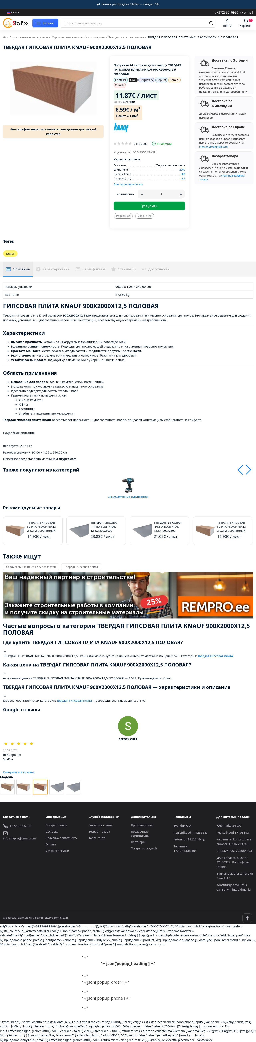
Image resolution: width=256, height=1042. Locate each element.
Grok (133, 80)
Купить (151, 206)
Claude (119, 85)
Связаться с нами (100, 825)
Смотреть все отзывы (18, 772)
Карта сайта (96, 838)
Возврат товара (56, 825)
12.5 (182, 178)
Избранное (123, 216)
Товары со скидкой (144, 848)
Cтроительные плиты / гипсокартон (78, 37)
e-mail (248, 12)
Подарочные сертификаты (140, 833)
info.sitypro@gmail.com (213, 146)
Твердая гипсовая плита (126, 37)
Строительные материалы (28, 37)
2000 (182, 169)
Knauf (10, 254)
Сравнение (144, 216)
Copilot (161, 80)
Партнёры (138, 842)
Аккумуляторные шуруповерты (128, 497)
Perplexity (146, 80)
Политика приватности (62, 838)
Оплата (51, 844)
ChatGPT (120, 80)
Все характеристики (128, 184)
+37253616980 (227, 12)
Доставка (52, 831)
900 (183, 174)
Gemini (174, 80)
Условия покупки (57, 851)
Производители (142, 825)
